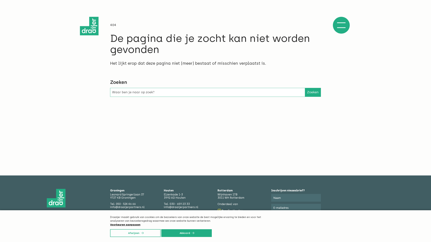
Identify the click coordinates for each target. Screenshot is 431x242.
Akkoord (185, 233)
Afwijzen (133, 233)
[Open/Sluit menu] (341, 25)
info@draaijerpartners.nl (127, 207)
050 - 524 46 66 (126, 204)
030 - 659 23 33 (180, 204)
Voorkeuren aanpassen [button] (125, 224)
